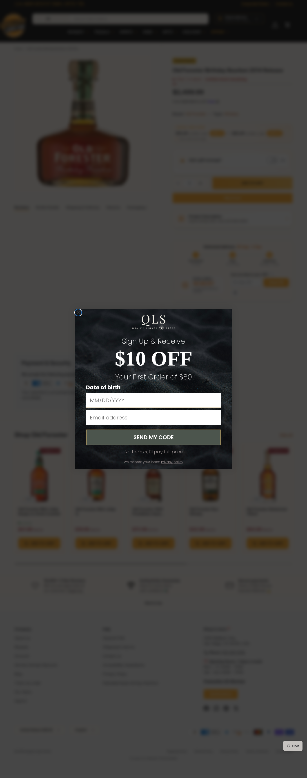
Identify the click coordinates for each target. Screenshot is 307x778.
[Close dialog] (78, 312)
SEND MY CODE (153, 437)
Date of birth (103, 387)
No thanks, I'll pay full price (154, 452)
